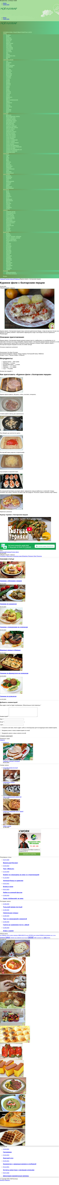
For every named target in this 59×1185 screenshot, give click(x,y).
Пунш (7, 155)
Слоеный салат (10, 152)
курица (42, 935)
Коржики (8, 235)
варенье (4, 935)
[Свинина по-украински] (12, 601)
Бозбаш (8, 35)
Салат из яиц (10, 130)
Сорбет (8, 206)
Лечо (7, 179)
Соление (8, 182)
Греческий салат (10, 117)
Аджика (8, 184)
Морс (7, 160)
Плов (7, 108)
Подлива (8, 109)
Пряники (8, 253)
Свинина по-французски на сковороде (14, 673)
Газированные (10, 168)
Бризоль (8, 72)
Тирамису (9, 207)
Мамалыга (9, 97)
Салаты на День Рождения (14, 146)
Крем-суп (8, 40)
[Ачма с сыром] (11, 824)
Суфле (8, 269)
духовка (11, 935)
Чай (7, 156)
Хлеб (7, 242)
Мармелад (9, 199)
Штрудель (9, 258)
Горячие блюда (8, 59)
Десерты (6, 189)
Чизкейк (8, 257)
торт (45, 937)
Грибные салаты (11, 119)
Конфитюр (9, 177)
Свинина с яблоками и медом (11, 581)
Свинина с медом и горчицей (11, 761)
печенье (2, 937)
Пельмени (9, 106)
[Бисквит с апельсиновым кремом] (12, 1076)
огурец (54, 935)
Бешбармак (9, 66)
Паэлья (8, 105)
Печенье (8, 243)
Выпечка (6, 232)
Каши (7, 88)
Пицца (8, 254)
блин (1, 935)
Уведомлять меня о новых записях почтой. (14, 733)
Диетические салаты (12, 127)
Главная (2, 279)
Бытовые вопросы (11, 273)
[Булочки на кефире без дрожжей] (15, 1042)
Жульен (8, 84)
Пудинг (8, 204)
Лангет (8, 94)
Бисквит (8, 248)
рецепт (26, 937)
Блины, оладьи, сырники (13, 237)
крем (34, 935)
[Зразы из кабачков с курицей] (12, 1007)
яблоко (48, 937)
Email (2, 722)
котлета (31, 935)
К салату (8, 231)
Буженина (9, 73)
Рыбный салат (10, 124)
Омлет (8, 101)
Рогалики (8, 246)
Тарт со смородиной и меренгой (12, 797)
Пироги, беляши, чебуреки (13, 236)
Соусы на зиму (10, 217)
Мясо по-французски (12, 99)
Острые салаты (10, 133)
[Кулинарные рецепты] (9, 15)
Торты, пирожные (11, 239)
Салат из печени (11, 137)
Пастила (8, 203)
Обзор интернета (11, 272)
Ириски (8, 195)
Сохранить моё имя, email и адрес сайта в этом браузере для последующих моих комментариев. (29, 727)
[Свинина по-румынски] (11, 693)
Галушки (8, 76)
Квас (7, 159)
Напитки (6, 153)
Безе (7, 191)
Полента (8, 111)
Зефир (8, 193)
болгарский (3, 552)
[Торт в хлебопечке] (15, 956)
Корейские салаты (11, 120)
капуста (23, 935)
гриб (8, 935)
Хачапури (9, 255)
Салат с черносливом (12, 142)
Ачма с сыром (7, 826)
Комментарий (4, 716)
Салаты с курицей (11, 126)
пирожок (12, 937)
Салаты (5, 113)
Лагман (8, 42)
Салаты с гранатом (11, 151)
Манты (8, 98)
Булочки (8, 247)
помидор (19, 937)
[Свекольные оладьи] (11, 781)
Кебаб (8, 90)
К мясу (8, 226)
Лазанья (8, 93)
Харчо (8, 54)
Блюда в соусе (10, 222)
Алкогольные (10, 173)
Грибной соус (10, 225)
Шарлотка (9, 260)
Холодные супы (10, 55)
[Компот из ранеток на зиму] (12, 1025)
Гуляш (8, 79)
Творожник (9, 265)
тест (42, 937)
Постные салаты (11, 134)
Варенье (8, 175)
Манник (8, 261)
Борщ (7, 36)
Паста (8, 104)
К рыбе (8, 229)
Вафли (8, 233)
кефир (27, 935)
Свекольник (9, 48)
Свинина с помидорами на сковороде (14, 627)
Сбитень (8, 162)
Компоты (8, 164)
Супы (5, 33)
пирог (7, 937)
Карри (8, 87)
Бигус (7, 68)
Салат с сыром (10, 141)
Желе (7, 192)
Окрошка (8, 44)
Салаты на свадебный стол (14, 149)
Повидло (8, 178)
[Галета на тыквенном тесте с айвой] (11, 810)
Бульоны (8, 37)
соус (35, 937)
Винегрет (8, 115)
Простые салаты (11, 135)
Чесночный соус (10, 221)
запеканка (15, 935)
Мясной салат (10, 123)
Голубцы (8, 77)
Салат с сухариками (12, 139)
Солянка (8, 50)
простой (23, 937)
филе (17, 552)
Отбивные (9, 102)
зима (19, 935)
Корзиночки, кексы (11, 240)
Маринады (9, 220)
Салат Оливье (10, 138)
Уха (7, 53)
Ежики (8, 82)
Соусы (5, 210)
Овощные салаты (11, 131)
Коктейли (8, 171)
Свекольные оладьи (9, 782)
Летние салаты (10, 128)
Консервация (10, 188)
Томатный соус (10, 218)
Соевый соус (10, 214)
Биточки (8, 69)
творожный (39, 937)
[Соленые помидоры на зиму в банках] (11, 1059)
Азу (7, 61)
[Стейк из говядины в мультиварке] (13, 1093)
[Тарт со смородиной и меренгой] (11, 795)
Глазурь (8, 266)
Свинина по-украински (8, 604)
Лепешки (8, 251)
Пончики (8, 264)
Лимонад (8, 167)
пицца (15, 937)
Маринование (10, 181)
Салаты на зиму (10, 148)
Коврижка (9, 268)
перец (13, 552)
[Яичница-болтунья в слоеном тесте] (12, 1128)
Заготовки (6, 174)
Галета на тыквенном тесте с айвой (13, 811)
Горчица (8, 224)
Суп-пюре (9, 51)
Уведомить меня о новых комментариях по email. (16, 730)
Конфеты (8, 196)
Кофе (7, 157)
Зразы (8, 86)
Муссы (8, 202)
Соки (7, 170)
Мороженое (9, 200)
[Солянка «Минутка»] (13, 973)
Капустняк (9, 39)
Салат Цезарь (10, 144)
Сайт (1, 724)
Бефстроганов (10, 65)
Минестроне (9, 43)
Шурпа (8, 57)
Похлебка (9, 46)
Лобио (8, 95)
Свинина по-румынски (8, 696)
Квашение (9, 186)
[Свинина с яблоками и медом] (12, 578)
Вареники (9, 75)
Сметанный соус (11, 213)
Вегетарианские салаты (13, 116)
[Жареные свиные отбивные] (12, 647)
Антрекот (8, 62)
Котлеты (8, 91)
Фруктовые (9, 166)
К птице (8, 228)
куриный (9, 552)
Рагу (7, 112)
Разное (5, 271)
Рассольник (9, 47)
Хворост (8, 244)
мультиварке (47, 935)
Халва (8, 208)
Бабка (8, 64)
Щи (7, 58)
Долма (8, 80)
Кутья (7, 197)
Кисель (8, 163)
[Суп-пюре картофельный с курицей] (12, 1110)
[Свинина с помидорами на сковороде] (11, 624)
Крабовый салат (10, 122)
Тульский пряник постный (10, 767)
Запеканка (9, 262)
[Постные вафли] (12, 1145)
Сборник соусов (10, 211)
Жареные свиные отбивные (10, 650)
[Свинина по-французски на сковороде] (11, 670)
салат (31, 937)
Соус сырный (10, 215)
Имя (1, 719)
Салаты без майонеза (12, 145)
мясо (52, 935)
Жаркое (8, 83)
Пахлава (8, 250)
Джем (7, 185)
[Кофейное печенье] (13, 990)
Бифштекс (9, 71)
